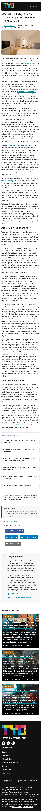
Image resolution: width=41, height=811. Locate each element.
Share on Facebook (15, 531)
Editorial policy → (29, 516)
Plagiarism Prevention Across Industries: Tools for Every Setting (20, 477)
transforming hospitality (11, 425)
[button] (32, 6)
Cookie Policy (28, 806)
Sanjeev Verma (9, 25)
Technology (13, 521)
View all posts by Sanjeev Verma (19, 598)
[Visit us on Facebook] (3, 743)
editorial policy (7, 499)
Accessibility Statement (10, 762)
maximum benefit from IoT (26, 91)
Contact (4, 752)
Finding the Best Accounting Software (17, 485)
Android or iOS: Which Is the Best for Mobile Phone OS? (19, 442)
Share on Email (14, 544)
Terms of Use (6, 755)
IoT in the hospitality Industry (16, 145)
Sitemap (5, 766)
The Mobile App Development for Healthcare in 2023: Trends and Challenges (20, 460)
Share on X (12, 537)
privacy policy (17, 806)
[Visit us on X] (8, 743)
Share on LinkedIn (30, 537)
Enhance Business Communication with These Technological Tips (19, 468)
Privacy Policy (7, 759)
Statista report (31, 63)
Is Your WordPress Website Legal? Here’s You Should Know (19, 451)
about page (19, 499)
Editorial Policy (7, 770)
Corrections (6, 773)
